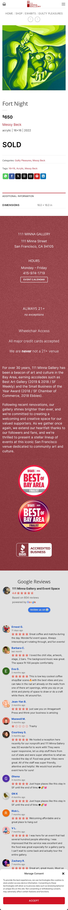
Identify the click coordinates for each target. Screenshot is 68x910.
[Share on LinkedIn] (43, 176)
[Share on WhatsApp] (5, 176)
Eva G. (15, 669)
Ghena (16, 776)
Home (9, 13)
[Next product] (30, 19)
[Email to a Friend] (31, 176)
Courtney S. (19, 732)
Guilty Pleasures (50, 13)
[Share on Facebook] (12, 176)
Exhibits (30, 13)
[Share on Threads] (24, 176)
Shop (18, 13)
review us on (37, 609)
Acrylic (20, 168)
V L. (14, 828)
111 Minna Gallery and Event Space (36, 588)
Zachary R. (18, 860)
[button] (63, 873)
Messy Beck (11, 125)
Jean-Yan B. (19, 701)
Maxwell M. (19, 718)
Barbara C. (18, 647)
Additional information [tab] (18, 196)
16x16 (12, 168)
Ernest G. (17, 626)
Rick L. (16, 811)
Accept (34, 900)
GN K (15, 793)
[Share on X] (18, 176)
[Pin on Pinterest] (37, 176)
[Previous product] (37, 19)
